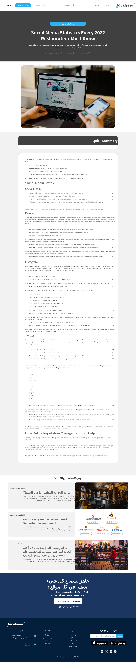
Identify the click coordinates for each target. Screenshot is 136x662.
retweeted (101, 342)
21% (83, 356)
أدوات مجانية (69, 5)
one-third (78, 406)
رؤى (73, 643)
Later (44, 331)
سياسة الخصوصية (48, 638)
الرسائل (73, 638)
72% (52, 256)
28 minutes (63, 279)
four (69, 353)
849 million (61, 322)
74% (60, 235)
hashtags (57, 368)
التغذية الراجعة (73, 641)
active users (49, 232)
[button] (106, 5)
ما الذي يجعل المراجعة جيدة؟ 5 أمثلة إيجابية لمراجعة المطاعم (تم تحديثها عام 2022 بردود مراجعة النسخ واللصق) (47, 551)
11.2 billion (72, 244)
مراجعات (73, 635)
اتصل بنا (47, 635)
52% (50, 415)
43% (98, 415)
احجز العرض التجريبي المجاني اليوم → (68, 601)
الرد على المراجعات (16, 543)
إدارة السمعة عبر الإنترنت (17, 488)
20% (34, 199)
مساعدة (47, 643)
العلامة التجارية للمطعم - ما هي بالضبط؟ (47, 492)
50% (35, 196)
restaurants (86, 325)
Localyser (42, 446)
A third (31, 286)
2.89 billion (72, 229)
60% (33, 247)
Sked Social (52, 331)
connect (56, 251)
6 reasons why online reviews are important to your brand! (45, 521)
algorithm (72, 266)
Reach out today (42, 456)
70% (101, 202)
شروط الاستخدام (48, 641)
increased (39, 193)
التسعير (96, 5)
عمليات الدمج (73, 646)
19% (70, 420)
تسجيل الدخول (40, 5)
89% (34, 310)
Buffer (41, 331)
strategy (54, 438)
